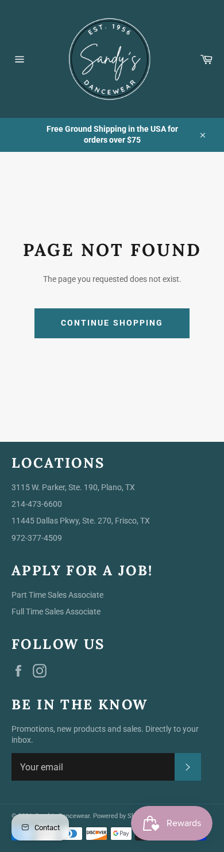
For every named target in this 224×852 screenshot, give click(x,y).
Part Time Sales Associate (57, 594)
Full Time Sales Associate (56, 611)
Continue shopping (112, 322)
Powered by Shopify (121, 816)
